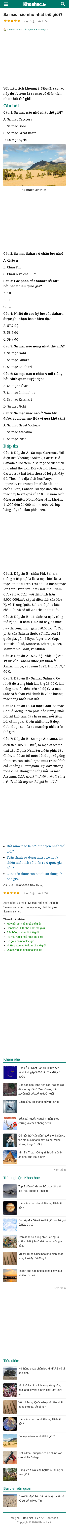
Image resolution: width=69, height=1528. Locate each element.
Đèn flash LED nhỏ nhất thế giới (26, 928)
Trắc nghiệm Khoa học (34, 29)
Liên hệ (39, 1518)
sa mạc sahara (12, 911)
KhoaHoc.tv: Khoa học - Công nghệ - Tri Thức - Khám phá (34, 4)
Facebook (52, 1518)
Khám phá (14, 29)
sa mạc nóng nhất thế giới (41, 907)
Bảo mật (28, 1518)
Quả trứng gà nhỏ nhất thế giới (25, 949)
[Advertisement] (34, 59)
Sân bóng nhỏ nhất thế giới (23, 932)
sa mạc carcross (13, 907)
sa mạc (21, 902)
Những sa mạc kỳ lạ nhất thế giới (26, 945)
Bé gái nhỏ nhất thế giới (21, 941)
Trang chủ (15, 1518)
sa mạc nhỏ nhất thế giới (43, 902)
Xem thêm (60, 1169)
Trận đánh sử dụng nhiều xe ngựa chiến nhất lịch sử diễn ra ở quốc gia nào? (34, 862)
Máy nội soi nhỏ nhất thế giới (24, 923)
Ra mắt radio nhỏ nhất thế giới (25, 936)
